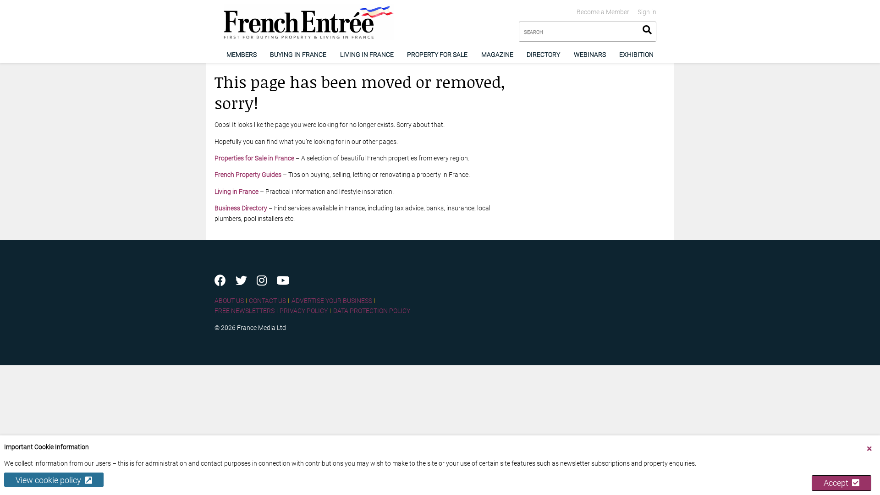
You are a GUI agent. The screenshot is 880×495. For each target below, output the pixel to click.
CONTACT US (267, 300)
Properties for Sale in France (254, 158)
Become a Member (603, 12)
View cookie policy (50, 480)
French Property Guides (247, 174)
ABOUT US (229, 300)
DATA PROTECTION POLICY (371, 310)
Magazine (497, 54)
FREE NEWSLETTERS (244, 310)
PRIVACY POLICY (304, 310)
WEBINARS (590, 54)
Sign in (647, 12)
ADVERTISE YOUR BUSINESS (332, 300)
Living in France (367, 54)
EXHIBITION (636, 54)
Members (241, 54)
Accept (838, 483)
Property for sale (437, 54)
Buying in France (298, 54)
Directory (543, 54)
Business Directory (240, 208)
